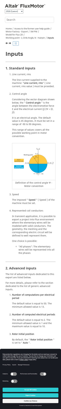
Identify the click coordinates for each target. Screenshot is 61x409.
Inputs (50, 37)
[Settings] (7, 44)
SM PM (33, 31)
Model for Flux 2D (14, 34)
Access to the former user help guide (32, 28)
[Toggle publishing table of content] (16, 43)
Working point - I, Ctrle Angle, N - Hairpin (25, 37)
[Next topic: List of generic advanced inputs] (10, 44)
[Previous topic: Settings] (7, 44)
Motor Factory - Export (17, 31)
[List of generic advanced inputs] (10, 44)
